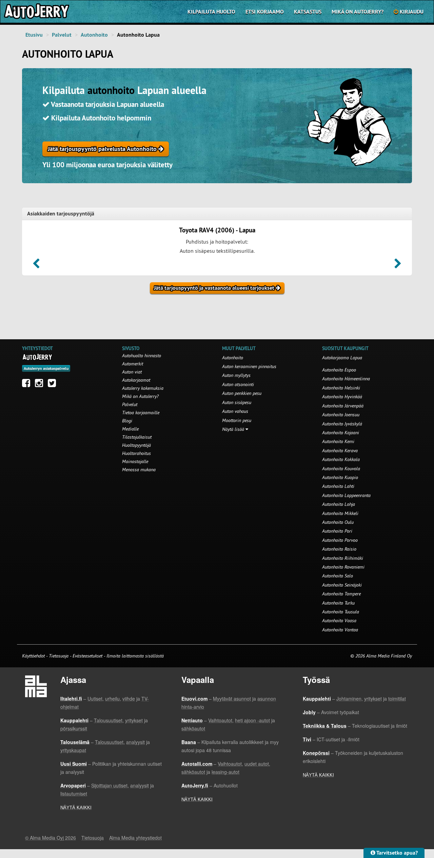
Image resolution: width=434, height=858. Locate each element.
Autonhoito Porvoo (340, 540)
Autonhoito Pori (337, 531)
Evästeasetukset (87, 656)
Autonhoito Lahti (338, 486)
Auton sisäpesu (236, 402)
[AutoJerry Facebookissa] (28, 385)
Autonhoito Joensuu (340, 415)
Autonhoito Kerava (340, 450)
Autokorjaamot (136, 380)
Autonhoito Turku (338, 603)
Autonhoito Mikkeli (340, 513)
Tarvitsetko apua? (396, 852)
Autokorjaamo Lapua (342, 358)
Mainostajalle (135, 461)
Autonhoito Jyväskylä (342, 424)
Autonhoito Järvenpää (342, 406)
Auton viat (132, 372)
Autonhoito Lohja (338, 504)
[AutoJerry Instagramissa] (40, 385)
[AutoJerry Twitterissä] (53, 385)
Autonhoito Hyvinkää (342, 397)
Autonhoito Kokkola (341, 459)
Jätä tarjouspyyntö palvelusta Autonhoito (103, 149)
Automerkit (132, 364)
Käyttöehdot (34, 656)
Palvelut (62, 34)
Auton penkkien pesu (241, 393)
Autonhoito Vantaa (340, 630)
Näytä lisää (233, 429)
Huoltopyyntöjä (136, 445)
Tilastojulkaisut (137, 437)
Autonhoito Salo (337, 576)
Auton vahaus (235, 411)
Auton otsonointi (238, 384)
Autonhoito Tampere (341, 594)
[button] (36, 265)
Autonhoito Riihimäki (342, 558)
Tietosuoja (58, 656)
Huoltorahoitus (136, 453)
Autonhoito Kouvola (341, 468)
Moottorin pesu (236, 420)
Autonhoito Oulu (338, 522)
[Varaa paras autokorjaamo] (37, 357)
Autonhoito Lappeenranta (346, 495)
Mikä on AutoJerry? (357, 11)
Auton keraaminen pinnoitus (249, 366)
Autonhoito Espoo (339, 370)
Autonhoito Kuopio (340, 477)
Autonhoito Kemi (338, 441)
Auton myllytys (236, 375)
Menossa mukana (139, 469)
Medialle (130, 429)
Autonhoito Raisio (339, 549)
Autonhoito (94, 34)
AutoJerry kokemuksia (142, 388)
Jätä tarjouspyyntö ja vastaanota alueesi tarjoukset (215, 287)
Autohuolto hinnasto (141, 355)
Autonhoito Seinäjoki (342, 585)
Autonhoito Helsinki (341, 388)
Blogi (127, 421)
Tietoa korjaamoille (140, 412)
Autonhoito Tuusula (340, 612)
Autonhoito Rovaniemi (343, 567)
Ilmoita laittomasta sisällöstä (135, 656)
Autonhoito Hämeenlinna (346, 379)
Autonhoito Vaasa (339, 620)
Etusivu (34, 34)
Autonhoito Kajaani (340, 433)
